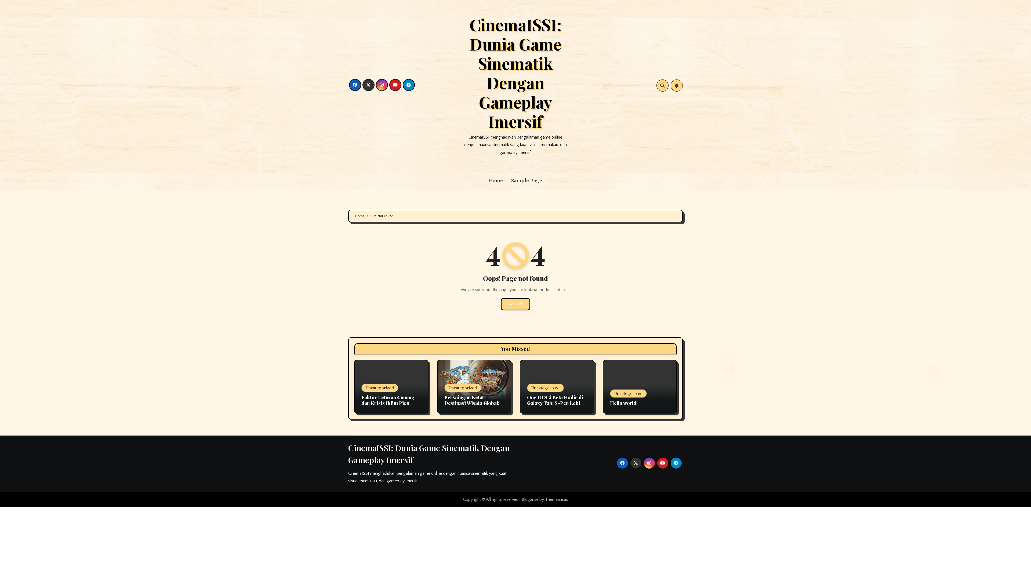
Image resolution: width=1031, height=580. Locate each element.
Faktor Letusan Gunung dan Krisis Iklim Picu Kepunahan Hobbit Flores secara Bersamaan (390, 406)
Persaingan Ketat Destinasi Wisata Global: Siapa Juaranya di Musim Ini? (472, 406)
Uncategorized (380, 387)
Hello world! (624, 403)
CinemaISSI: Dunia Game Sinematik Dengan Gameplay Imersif (515, 73)
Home (496, 180)
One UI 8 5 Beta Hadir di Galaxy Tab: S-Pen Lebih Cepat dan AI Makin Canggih (555, 406)
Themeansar (556, 499)
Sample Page (526, 180)
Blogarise (530, 499)
